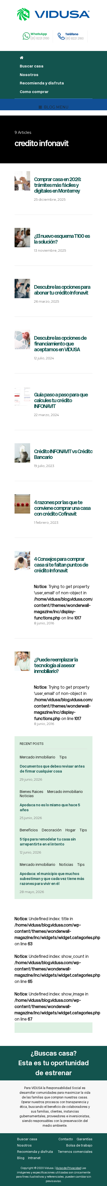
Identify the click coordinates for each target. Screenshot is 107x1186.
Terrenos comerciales (75, 1152)
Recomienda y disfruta (42, 83)
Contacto (65, 1139)
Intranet (34, 1158)
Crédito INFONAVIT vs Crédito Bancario (63, 454)
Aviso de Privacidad (68, 1168)
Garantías (84, 1139)
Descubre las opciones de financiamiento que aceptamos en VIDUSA (60, 343)
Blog (20, 1158)
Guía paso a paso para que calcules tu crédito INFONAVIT (61, 400)
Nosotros (29, 74)
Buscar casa (31, 66)
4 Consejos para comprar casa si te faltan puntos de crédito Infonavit (61, 564)
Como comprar (34, 91)
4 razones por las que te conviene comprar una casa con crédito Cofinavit (62, 508)
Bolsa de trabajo (79, 1145)
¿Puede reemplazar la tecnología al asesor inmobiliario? (56, 665)
